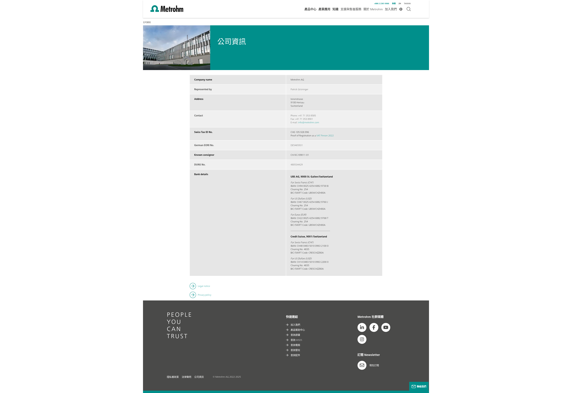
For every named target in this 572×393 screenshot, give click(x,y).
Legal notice (204, 286)
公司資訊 (199, 377)
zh (400, 3)
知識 (335, 9)
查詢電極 (295, 345)
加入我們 (391, 9)
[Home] (166, 11)
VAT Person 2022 (325, 135)
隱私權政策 (173, 377)
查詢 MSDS (296, 340)
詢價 (394, 3)
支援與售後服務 (351, 9)
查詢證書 (295, 335)
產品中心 (310, 9)
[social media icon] (362, 327)
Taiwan (407, 3)
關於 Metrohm (373, 9)
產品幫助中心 (298, 330)
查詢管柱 (295, 350)
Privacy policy (204, 295)
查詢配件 (295, 355)
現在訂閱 (374, 365)
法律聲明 (186, 377)
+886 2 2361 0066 (381, 3)
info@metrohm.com (308, 122)
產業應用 (324, 9)
